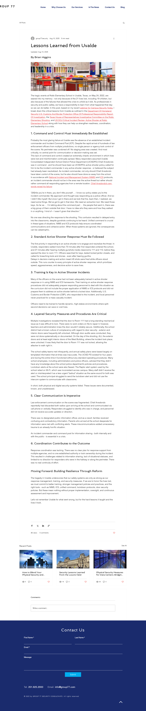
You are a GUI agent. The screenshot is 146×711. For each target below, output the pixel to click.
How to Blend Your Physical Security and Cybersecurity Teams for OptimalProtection (34, 573)
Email (26, 647)
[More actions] (113, 38)
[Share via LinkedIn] (43, 526)
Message (27, 657)
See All (124, 546)
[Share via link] (49, 526)
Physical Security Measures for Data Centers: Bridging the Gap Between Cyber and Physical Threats (109, 573)
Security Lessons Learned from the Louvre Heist (72, 573)
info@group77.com (65, 687)
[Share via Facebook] (32, 526)
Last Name (79, 637)
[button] (124, 23)
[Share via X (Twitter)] (37, 526)
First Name (28, 637)
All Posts (22, 23)
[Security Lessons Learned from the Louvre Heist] (73, 559)
